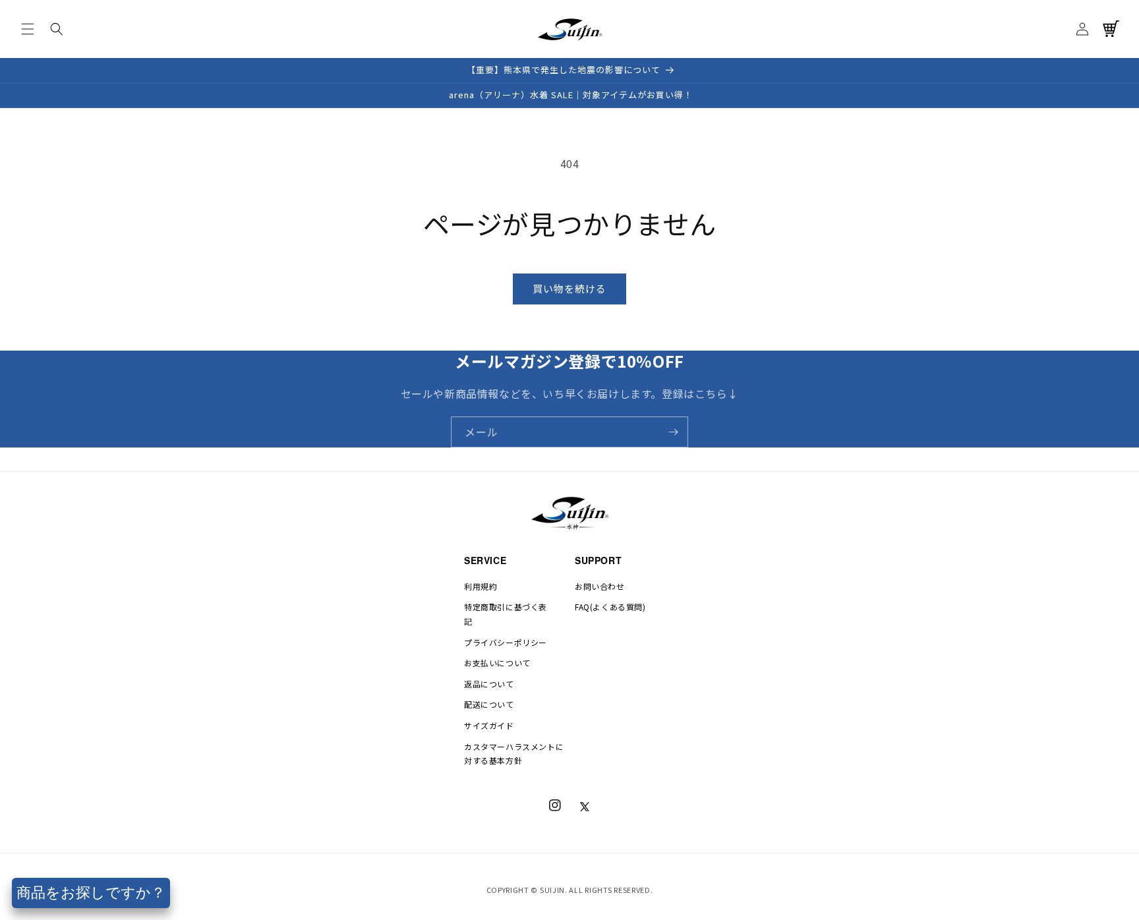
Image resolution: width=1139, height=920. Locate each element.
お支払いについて (497, 662)
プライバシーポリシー (505, 642)
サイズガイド (489, 725)
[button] (27, 28)
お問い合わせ (600, 586)
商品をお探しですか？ (90, 892)
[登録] (672, 432)
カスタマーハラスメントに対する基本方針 (514, 753)
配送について (489, 704)
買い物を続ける (569, 288)
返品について (489, 683)
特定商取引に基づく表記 (505, 614)
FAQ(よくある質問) (610, 606)
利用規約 (480, 586)
